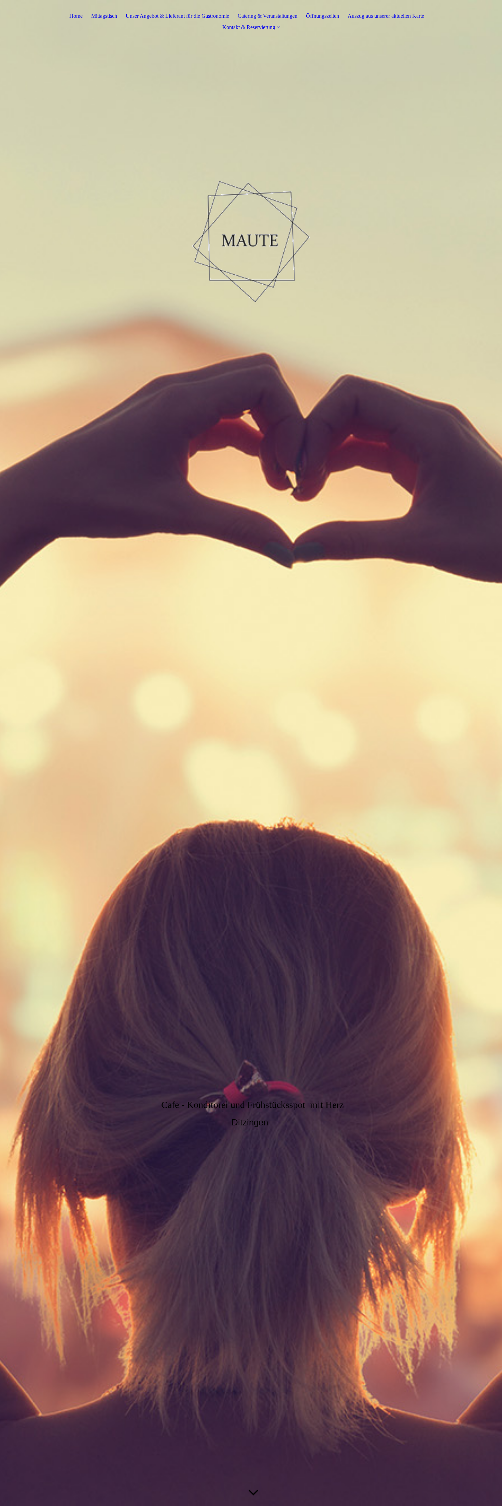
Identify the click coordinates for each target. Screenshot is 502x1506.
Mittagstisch (104, 16)
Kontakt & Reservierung (248, 27)
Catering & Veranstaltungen (267, 16)
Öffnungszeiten (322, 16)
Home (76, 16)
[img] (251, 753)
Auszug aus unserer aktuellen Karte (386, 16)
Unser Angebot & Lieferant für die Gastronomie (177, 16)
